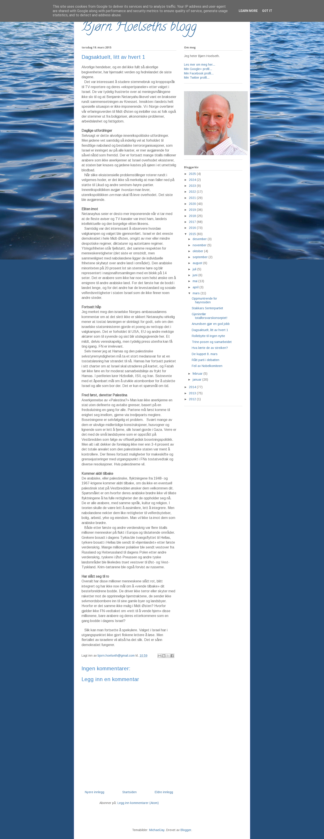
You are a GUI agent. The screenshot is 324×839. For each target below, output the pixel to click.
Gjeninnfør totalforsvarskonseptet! (209, 316)
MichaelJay (156, 830)
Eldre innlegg (164, 792)
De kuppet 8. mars (205, 354)
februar (198, 373)
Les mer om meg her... (199, 64)
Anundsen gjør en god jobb (211, 324)
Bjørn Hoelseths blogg (139, 27)
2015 (193, 234)
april (196, 287)
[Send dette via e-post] (159, 656)
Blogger (186, 830)
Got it (267, 11)
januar (197, 379)
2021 (193, 198)
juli (195, 269)
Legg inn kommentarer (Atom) (138, 803)
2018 (193, 216)
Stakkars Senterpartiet (207, 308)
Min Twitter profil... (196, 77)
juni (195, 275)
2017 (193, 222)
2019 (193, 209)
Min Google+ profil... (198, 69)
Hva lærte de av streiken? (210, 348)
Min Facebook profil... (199, 73)
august (198, 263)
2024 (193, 180)
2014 (193, 387)
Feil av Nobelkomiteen (207, 366)
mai (195, 281)
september (201, 257)
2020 (193, 204)
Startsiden (129, 792)
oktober (198, 251)
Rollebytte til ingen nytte (208, 336)
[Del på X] (168, 656)
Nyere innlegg (94, 792)
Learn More (248, 11)
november (200, 245)
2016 (193, 228)
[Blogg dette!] (164, 656)
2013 (193, 393)
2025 (193, 174)
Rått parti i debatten (205, 360)
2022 (193, 191)
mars (197, 293)
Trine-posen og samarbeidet (212, 342)
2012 (193, 399)
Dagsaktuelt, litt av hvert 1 (210, 330)
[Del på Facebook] (172, 656)
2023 (193, 185)
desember (200, 239)
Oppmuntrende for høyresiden (204, 300)
